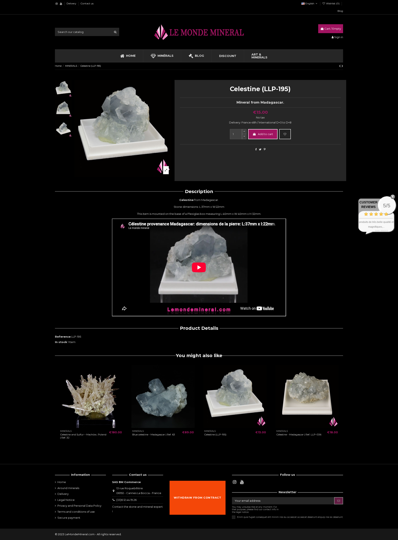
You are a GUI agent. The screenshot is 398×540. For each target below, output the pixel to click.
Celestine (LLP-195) (215, 434)
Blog (340, 10)
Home (61, 482)
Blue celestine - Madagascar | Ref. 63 (153, 434)
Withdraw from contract (197, 497)
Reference (63, 336)
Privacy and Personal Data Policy (79, 505)
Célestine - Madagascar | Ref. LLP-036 (298, 434)
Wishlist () (332, 3)
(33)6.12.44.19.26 (126, 499)
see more (381, 230)
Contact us (86, 3)
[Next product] (342, 65)
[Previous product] (340, 65)
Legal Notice (66, 499)
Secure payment (68, 517)
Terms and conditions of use (76, 511)
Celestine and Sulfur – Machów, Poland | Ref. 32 (83, 436)
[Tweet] (260, 149)
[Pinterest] (265, 149)
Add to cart (265, 134)
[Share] (256, 149)
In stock (61, 342)
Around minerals (68, 488)
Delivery (72, 3)
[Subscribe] (338, 500)
